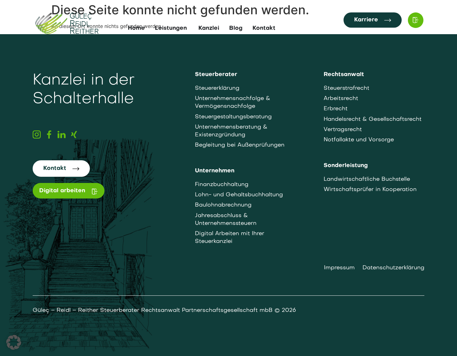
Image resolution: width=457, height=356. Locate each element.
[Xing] (74, 134)
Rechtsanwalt (344, 74)
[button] (13, 342)
